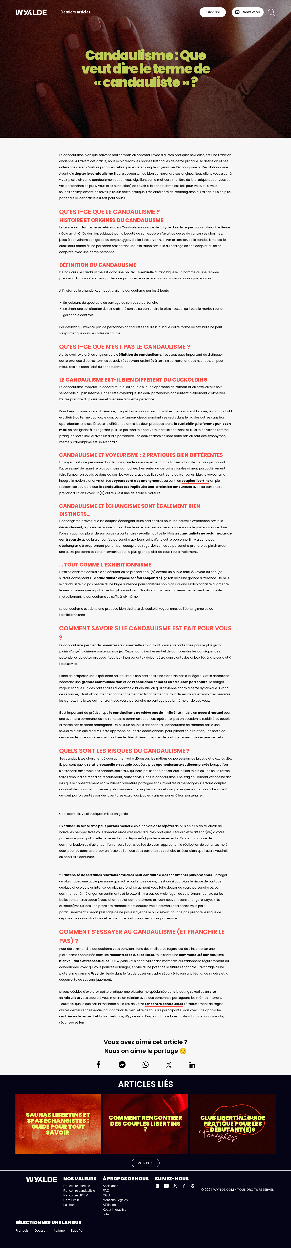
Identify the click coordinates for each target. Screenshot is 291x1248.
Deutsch (41, 1230)
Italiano (59, 1230)
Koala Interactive (114, 1209)
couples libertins (195, 480)
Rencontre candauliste (79, 1190)
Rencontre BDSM (75, 1195)
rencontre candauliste (164, 1004)
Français (22, 1230)
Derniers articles (75, 12)
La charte (69, 1205)
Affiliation (109, 1205)
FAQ (106, 1190)
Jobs (106, 1214)
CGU (106, 1195)
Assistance (110, 1186)
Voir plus (145, 1163)
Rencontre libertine (76, 1186)
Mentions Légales (115, 1200)
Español (77, 1230)
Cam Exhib (71, 1200)
